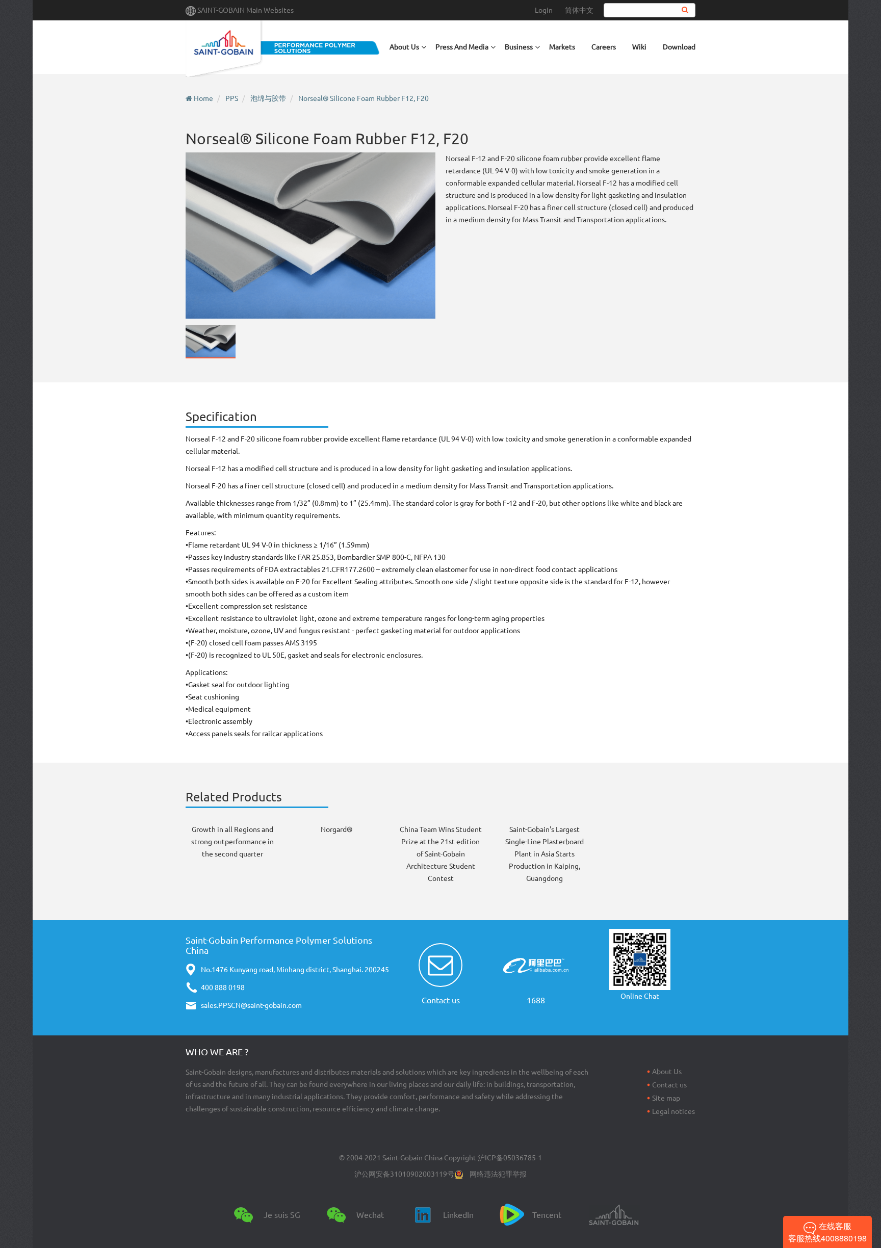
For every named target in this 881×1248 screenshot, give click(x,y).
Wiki (639, 47)
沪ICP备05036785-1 (510, 1158)
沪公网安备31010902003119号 (404, 1174)
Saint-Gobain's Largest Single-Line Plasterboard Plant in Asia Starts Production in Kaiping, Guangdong (544, 853)
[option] (310, 235)
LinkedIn (458, 1214)
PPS (231, 98)
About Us (667, 1072)
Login (544, 10)
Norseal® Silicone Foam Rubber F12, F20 (363, 98)
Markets (562, 47)
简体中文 (579, 10)
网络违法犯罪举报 (498, 1174)
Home (203, 98)
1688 (536, 1000)
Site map (666, 1098)
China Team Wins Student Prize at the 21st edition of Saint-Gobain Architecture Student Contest (441, 853)
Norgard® (336, 829)
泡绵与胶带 (268, 98)
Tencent (546, 1214)
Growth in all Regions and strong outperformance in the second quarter (232, 841)
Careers (603, 47)
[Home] (283, 48)
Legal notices (673, 1111)
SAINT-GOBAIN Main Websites (245, 10)
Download (679, 47)
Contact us (441, 1000)
